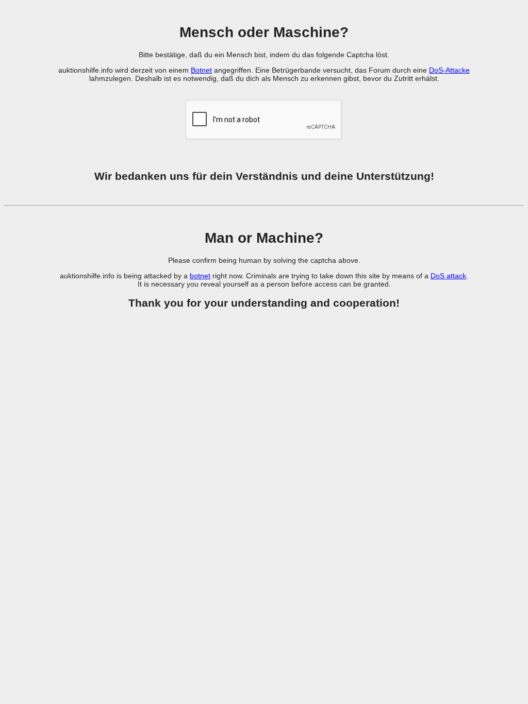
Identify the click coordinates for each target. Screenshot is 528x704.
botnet (200, 276)
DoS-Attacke (449, 70)
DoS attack (448, 276)
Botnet (201, 70)
